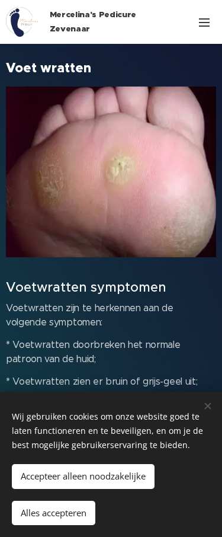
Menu (204, 22)
